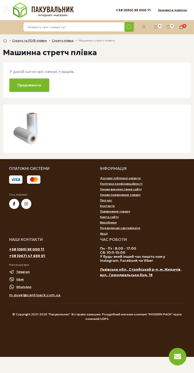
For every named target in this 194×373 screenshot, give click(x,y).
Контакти (107, 206)
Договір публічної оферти (120, 178)
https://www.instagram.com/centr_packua (26, 204)
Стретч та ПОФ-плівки (29, 40)
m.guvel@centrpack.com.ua (34, 295)
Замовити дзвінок (172, 10)
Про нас (106, 200)
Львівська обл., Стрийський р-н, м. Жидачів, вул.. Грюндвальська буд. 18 (140, 272)
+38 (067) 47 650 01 (27, 255)
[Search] (129, 27)
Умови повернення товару (120, 195)
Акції (104, 233)
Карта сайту (109, 217)
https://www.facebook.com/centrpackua (14, 204)
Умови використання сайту (121, 189)
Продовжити (29, 85)
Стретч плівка (63, 40)
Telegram (23, 272)
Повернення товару (115, 211)
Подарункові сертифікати (120, 228)
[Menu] (6, 10)
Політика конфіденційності (121, 183)
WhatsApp (24, 287)
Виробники (108, 222)
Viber (20, 279)
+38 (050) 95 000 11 (26, 249)
